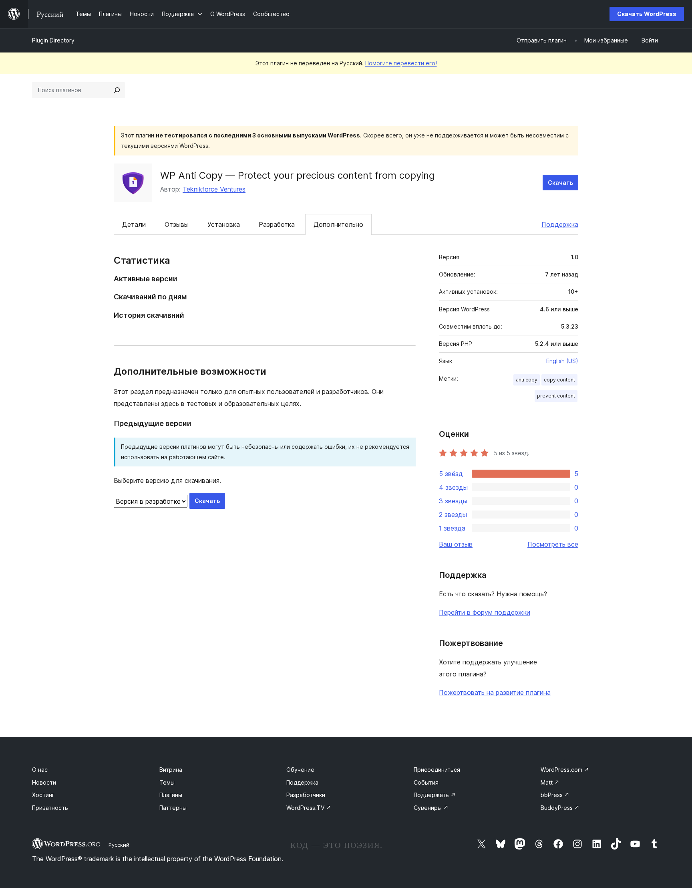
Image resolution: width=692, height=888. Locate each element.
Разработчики (305, 794)
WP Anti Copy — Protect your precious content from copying (297, 175)
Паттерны (173, 807)
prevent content (556, 396)
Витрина (170, 769)
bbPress (555, 794)
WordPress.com (565, 769)
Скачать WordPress (646, 13)
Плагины (170, 794)
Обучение (300, 769)
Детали (134, 224)
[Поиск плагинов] (117, 90)
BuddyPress (560, 807)
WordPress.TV (308, 807)
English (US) (562, 360)
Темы (167, 782)
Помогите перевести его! (401, 63)
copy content (559, 380)
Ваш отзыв (456, 544)
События (426, 782)
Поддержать (435, 794)
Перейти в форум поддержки (484, 612)
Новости (44, 782)
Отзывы (177, 224)
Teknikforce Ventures (214, 189)
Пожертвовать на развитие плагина (495, 692)
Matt (550, 782)
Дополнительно (338, 224)
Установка (223, 224)
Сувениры (431, 807)
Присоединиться (437, 769)
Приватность (50, 807)
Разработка (277, 224)
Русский (119, 845)
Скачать (560, 182)
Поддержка (559, 224)
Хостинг (43, 794)
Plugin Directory (53, 40)
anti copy (526, 380)
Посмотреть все (552, 544)
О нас (40, 769)
